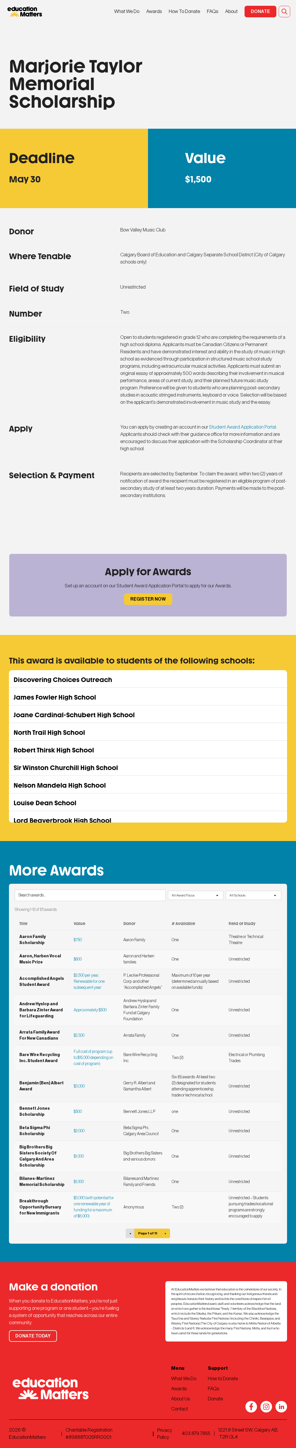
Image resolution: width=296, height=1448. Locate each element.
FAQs (212, 11)
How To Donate (184, 11)
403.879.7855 (196, 1433)
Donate (215, 1398)
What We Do (126, 11)
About (231, 11)
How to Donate (223, 1378)
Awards (154, 11)
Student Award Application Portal (242, 427)
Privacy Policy (164, 1434)
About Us (180, 1398)
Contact (179, 1408)
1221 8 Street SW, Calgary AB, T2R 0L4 (248, 1433)
